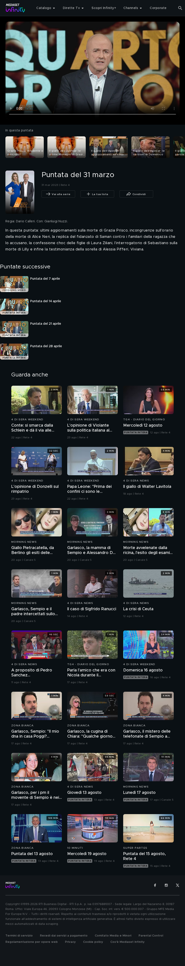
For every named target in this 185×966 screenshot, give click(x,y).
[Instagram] (166, 885)
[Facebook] (155, 885)
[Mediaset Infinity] (15, 8)
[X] (178, 885)
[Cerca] (180, 8)
